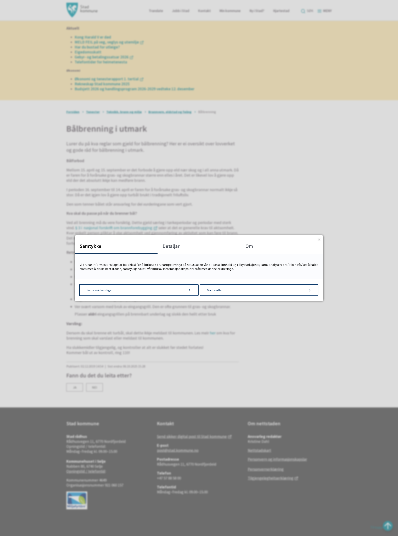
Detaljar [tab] (171, 246)
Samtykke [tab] (90, 246)
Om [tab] (249, 246)
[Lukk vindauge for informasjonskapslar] (319, 239)
